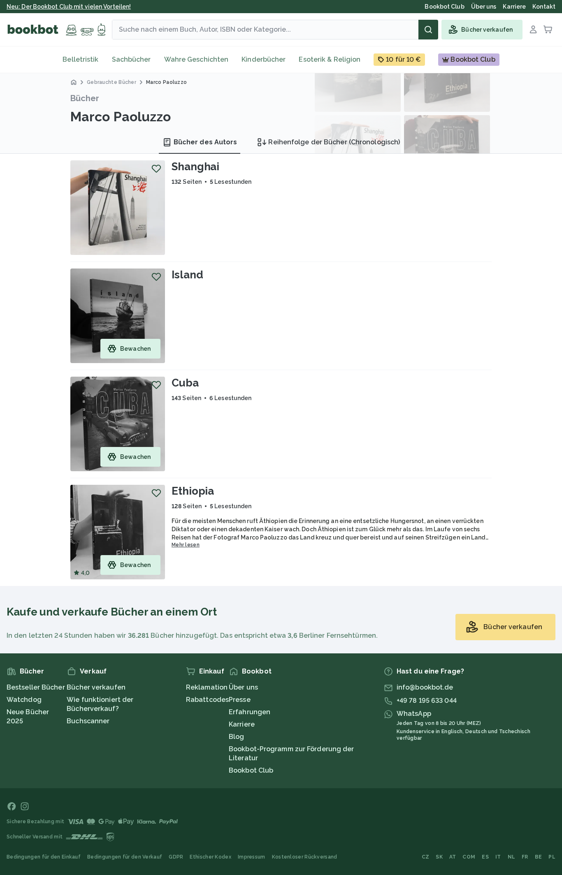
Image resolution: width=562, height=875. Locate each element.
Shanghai (195, 166)
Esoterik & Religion (329, 59)
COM (468, 857)
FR (525, 857)
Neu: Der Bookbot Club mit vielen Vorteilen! (69, 6)
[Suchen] (428, 29)
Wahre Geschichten (196, 59)
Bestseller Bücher (36, 687)
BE (538, 857)
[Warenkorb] (548, 29)
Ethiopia (193, 491)
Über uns (243, 687)
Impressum (251, 857)
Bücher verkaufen (96, 687)
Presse (240, 700)
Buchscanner (88, 721)
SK (439, 857)
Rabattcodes (207, 700)
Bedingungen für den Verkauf (124, 857)
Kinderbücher (264, 59)
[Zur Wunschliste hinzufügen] (156, 168)
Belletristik (80, 59)
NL (512, 857)
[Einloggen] (533, 29)
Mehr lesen (186, 545)
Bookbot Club (251, 770)
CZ (426, 857)
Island (187, 275)
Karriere (242, 724)
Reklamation (207, 687)
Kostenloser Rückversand (304, 857)
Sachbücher (131, 59)
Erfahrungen (249, 712)
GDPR (176, 857)
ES (485, 857)
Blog (236, 737)
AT (452, 857)
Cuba (185, 383)
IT (498, 857)
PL (551, 857)
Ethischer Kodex (210, 857)
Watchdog (24, 700)
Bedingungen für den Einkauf (44, 857)
